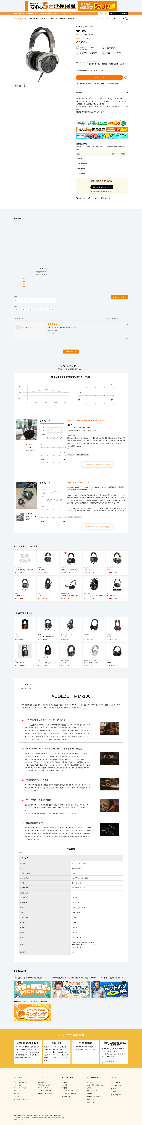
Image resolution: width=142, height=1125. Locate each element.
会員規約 (89, 1088)
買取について (42, 1082)
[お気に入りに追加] (125, 77)
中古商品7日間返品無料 (45, 1094)
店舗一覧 (63, 19)
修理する (54, 19)
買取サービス (103, 13)
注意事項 (79, 93)
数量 (77, 62)
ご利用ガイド (108, 1061)
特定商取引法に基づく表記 (94, 1096)
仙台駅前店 (81, 173)
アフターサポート (43, 1088)
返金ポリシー (90, 1099)
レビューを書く (121, 297)
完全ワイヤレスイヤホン (21, 1082)
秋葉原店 (80, 158)
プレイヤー (17, 1094)
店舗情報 (64, 1088)
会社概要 (64, 1082)
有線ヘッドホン (89, 27)
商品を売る (44, 19)
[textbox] (35, 300)
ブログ (114, 13)
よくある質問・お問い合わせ (94, 1085)
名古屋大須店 (81, 168)
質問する (68, 352)
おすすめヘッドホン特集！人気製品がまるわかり (107, 978)
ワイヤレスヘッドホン (20, 1088)
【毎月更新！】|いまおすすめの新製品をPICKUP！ (31, 978)
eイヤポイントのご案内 (69, 1094)
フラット (70, 455)
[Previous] (15, 54)
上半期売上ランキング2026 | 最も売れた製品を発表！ (32, 1001)
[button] (83, 38)
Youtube (124, 13)
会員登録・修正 (66, 1096)
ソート (107, 318)
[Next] (69, 54)
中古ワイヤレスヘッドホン (21, 1099)
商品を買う (33, 19)
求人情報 (64, 1085)
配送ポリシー (90, 1102)
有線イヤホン (18, 1085)
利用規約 (89, 1094)
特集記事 (71, 19)
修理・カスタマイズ (44, 1085)
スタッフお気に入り (82, 455)
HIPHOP (77, 517)
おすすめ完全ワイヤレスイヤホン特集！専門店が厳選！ (71, 978)
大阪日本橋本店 (82, 163)
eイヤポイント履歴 (67, 1091)
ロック (70, 517)
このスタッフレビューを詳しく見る (97, 465)
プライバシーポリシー (92, 1091)
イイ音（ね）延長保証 (44, 1091)
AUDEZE (79, 26)
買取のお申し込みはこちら (102, 187)
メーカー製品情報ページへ (28, 684)
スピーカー (17, 1096)
